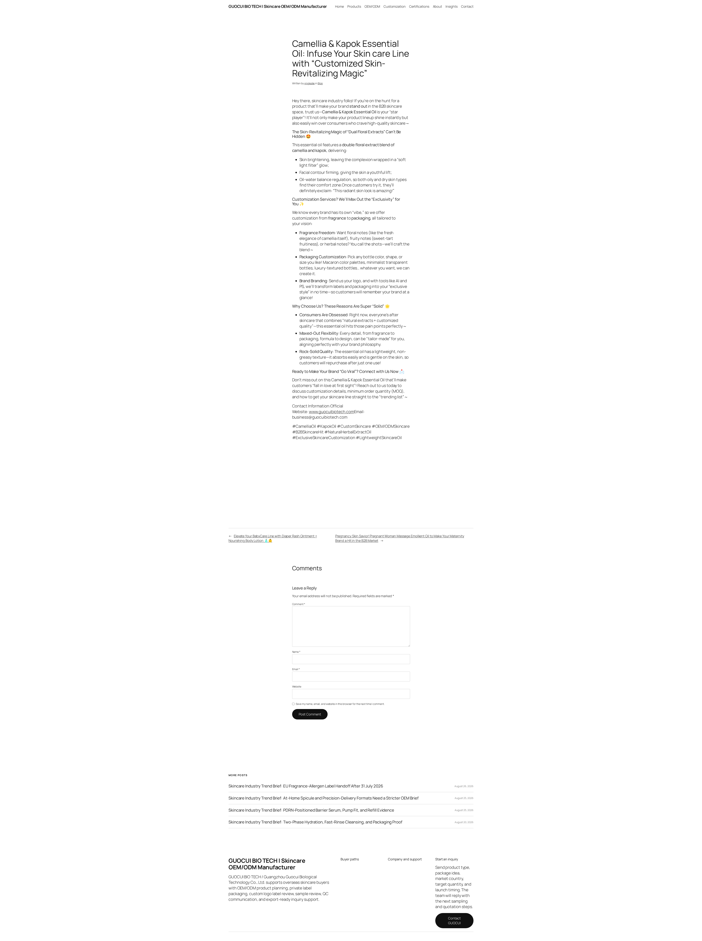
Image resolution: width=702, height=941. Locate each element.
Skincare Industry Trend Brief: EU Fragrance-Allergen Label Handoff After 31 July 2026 (306, 786)
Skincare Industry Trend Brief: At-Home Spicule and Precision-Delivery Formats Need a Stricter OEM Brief (324, 798)
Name (296, 651)
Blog (320, 83)
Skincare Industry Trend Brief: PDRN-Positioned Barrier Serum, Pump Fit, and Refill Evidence (311, 810)
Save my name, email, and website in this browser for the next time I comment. (340, 704)
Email (296, 669)
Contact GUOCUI (454, 920)
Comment (298, 604)
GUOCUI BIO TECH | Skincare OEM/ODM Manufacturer (278, 6)
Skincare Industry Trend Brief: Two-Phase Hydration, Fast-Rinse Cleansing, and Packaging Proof (315, 822)
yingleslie (309, 83)
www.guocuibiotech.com (331, 411)
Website (296, 686)
